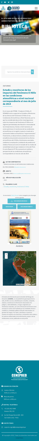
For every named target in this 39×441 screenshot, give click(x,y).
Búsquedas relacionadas (24, 173)
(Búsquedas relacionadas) (20, 167)
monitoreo (13, 187)
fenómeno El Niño (23, 187)
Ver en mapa (16, 173)
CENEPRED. (19, 438)
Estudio (6, 187)
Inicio (3, 45)
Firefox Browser (15, 195)
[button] (36, 8)
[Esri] (33, 284)
